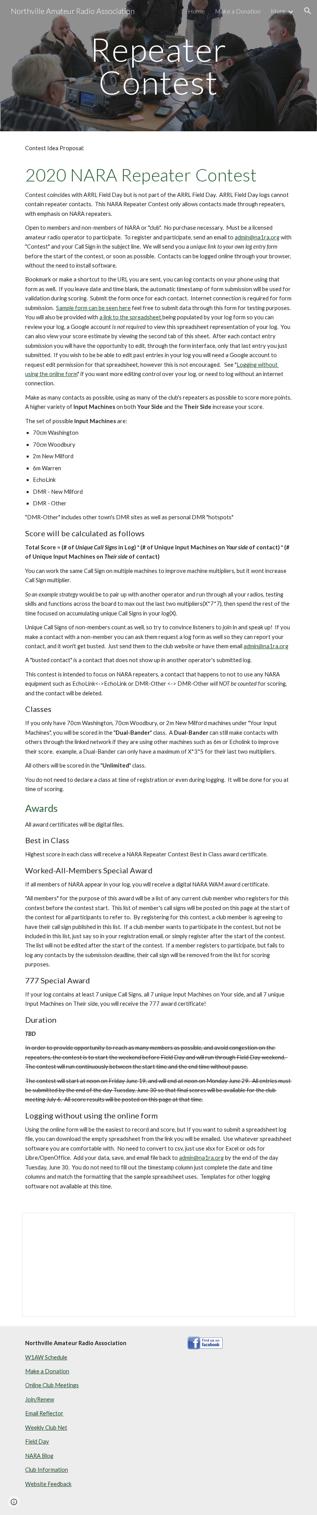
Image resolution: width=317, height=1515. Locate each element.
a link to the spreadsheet (130, 317)
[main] (159, 66)
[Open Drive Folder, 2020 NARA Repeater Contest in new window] (280, 1223)
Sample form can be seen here (93, 308)
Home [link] (196, 11)
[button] (307, 11)
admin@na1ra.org (257, 237)
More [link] (278, 11)
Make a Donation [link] (238, 11)
